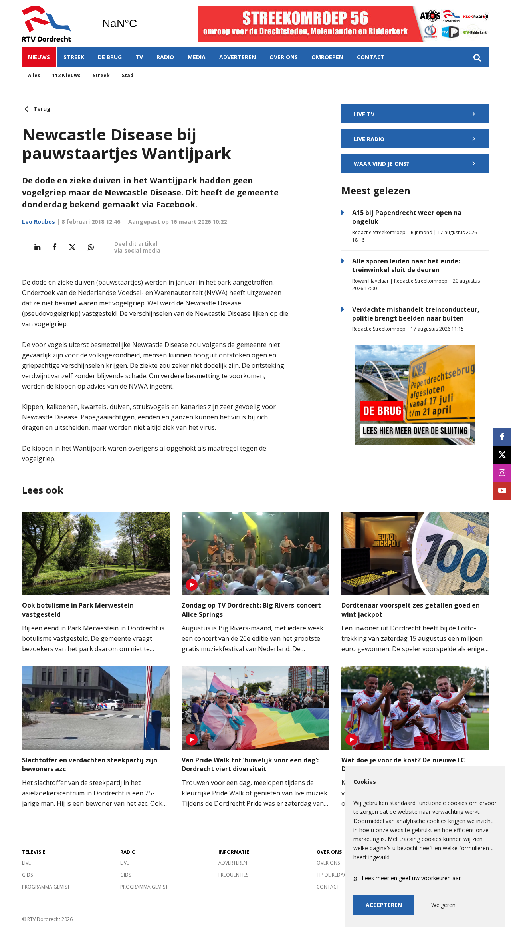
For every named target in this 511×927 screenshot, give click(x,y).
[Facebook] (502, 437)
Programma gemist (46, 886)
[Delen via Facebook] (54, 247)
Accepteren (384, 905)
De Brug (110, 57)
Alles (34, 75)
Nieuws (39, 57)
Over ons (283, 57)
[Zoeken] (477, 57)
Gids (27, 874)
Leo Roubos (38, 221)
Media (197, 57)
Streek (73, 57)
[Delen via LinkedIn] (37, 247)
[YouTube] (502, 491)
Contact (371, 57)
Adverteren (237, 57)
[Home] (56, 24)
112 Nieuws (66, 75)
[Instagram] (502, 473)
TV (139, 57)
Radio (165, 57)
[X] (502, 455)
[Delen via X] (72, 247)
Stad (127, 75)
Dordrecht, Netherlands (140, 23)
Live (26, 862)
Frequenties (233, 874)
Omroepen (327, 57)
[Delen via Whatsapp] (91, 247)
